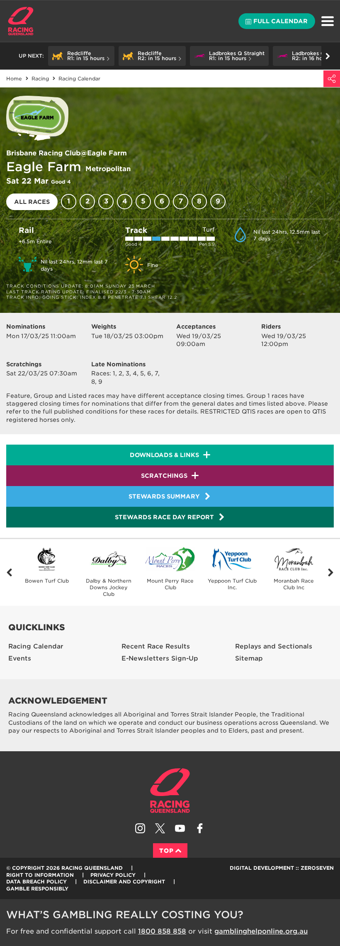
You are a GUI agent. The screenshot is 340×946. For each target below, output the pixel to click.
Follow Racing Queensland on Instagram (140, 828)
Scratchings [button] (164, 475)
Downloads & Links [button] (164, 455)
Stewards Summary (164, 496)
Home (20, 21)
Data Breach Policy (36, 881)
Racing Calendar (35, 646)
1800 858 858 (162, 931)
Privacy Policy (113, 875)
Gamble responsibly (37, 889)
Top (166, 850)
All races (32, 201)
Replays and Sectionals (273, 646)
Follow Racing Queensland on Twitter (160, 828)
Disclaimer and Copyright (124, 881)
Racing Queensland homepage (170, 790)
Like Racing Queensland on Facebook (199, 828)
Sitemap (249, 658)
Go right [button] (327, 56)
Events (19, 658)
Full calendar (280, 21)
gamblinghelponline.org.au (261, 931)
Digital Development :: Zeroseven (282, 868)
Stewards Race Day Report (164, 517)
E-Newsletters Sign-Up (159, 658)
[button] (81, 56)
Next (330, 572)
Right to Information (40, 875)
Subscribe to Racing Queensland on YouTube (180, 828)
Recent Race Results (155, 646)
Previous (9, 572)
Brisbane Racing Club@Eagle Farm (66, 153)
